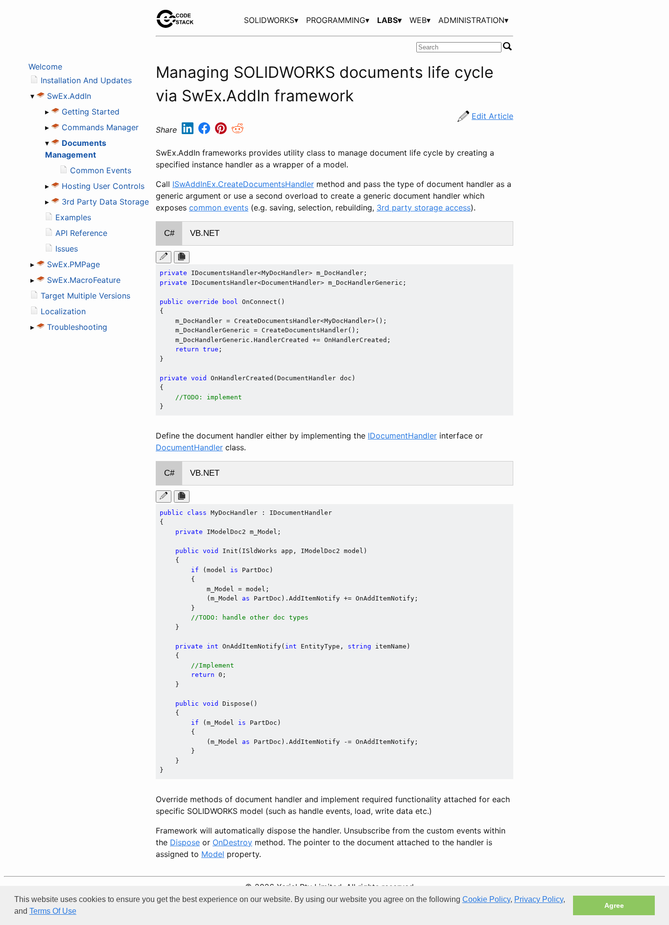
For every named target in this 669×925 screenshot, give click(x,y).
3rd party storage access (424, 207)
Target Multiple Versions (85, 296)
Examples (73, 217)
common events (218, 207)
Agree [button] (614, 905)
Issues (66, 249)
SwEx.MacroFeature (83, 280)
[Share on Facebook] (205, 130)
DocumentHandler (189, 447)
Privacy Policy (538, 899)
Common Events (100, 170)
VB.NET (204, 233)
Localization (63, 311)
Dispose (185, 842)
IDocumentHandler (402, 435)
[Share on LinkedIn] (189, 130)
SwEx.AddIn (69, 96)
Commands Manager (100, 127)
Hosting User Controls (103, 186)
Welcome (45, 66)
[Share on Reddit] (237, 130)
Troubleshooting (77, 327)
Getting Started (90, 111)
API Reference (81, 233)
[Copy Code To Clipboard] (182, 257)
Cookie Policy (486, 899)
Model (212, 854)
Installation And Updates (86, 80)
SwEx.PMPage (73, 264)
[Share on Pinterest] (222, 130)
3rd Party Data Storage (105, 202)
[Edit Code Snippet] (163, 257)
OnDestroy (232, 842)
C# (169, 233)
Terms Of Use (52, 911)
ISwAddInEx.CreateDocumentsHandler (243, 184)
